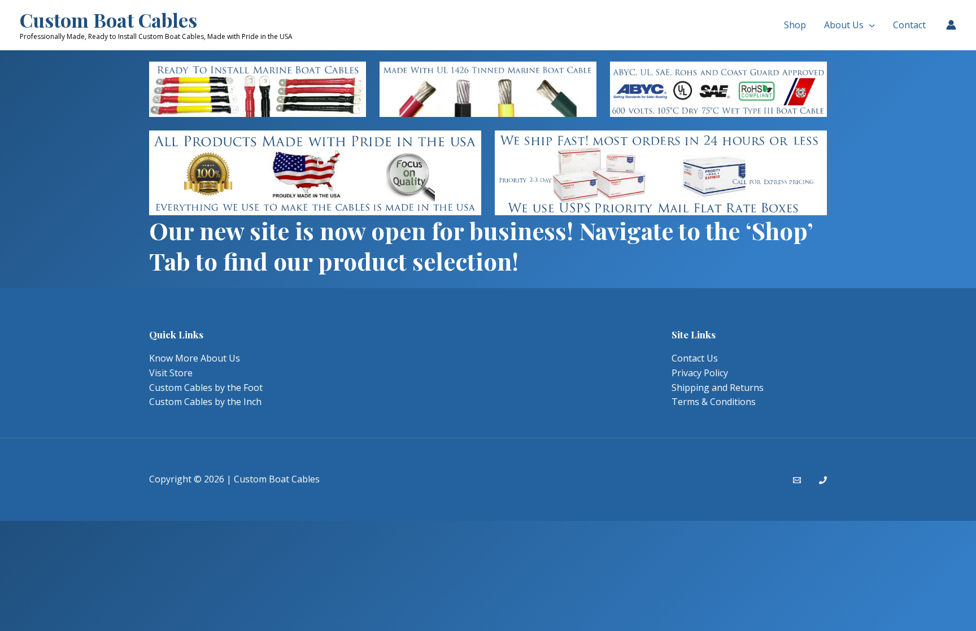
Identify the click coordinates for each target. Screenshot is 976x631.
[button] (869, 25)
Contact (909, 25)
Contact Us (695, 358)
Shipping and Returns (718, 387)
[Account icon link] (951, 25)
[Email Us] (797, 480)
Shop (795, 25)
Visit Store (171, 373)
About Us (844, 25)
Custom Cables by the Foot (206, 387)
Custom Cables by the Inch (205, 401)
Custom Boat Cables (108, 20)
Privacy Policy (700, 373)
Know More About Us (194, 358)
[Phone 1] (823, 480)
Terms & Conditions (714, 401)
